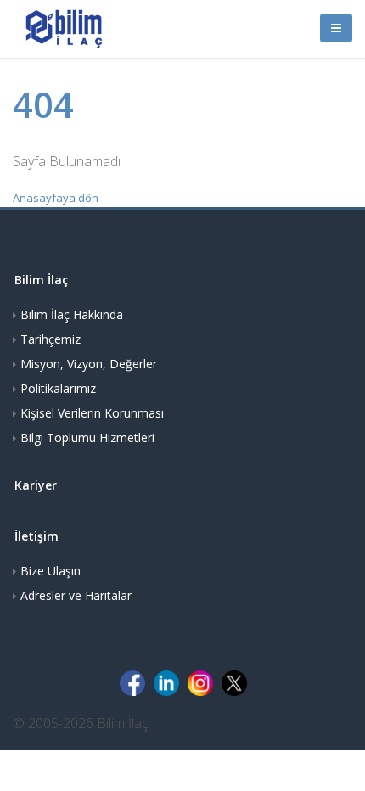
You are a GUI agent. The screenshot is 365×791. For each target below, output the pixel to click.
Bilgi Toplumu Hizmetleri (87, 437)
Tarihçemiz (50, 339)
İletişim (36, 536)
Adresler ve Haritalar (76, 595)
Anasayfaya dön (55, 197)
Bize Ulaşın (50, 571)
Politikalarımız (58, 388)
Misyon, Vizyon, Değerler (88, 364)
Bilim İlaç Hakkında (71, 314)
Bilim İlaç (41, 280)
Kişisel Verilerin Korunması (92, 413)
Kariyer (35, 485)
